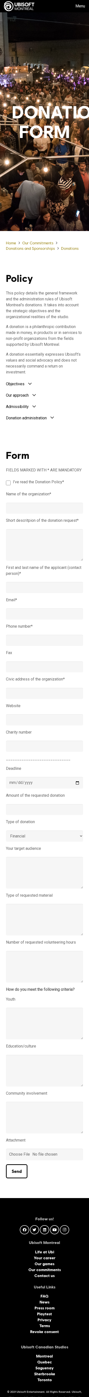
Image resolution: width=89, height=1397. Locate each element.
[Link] (19, 6)
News (44, 1302)
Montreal (44, 1356)
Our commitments (44, 1269)
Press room (45, 1308)
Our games (44, 1263)
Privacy (44, 1320)
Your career (44, 1258)
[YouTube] (54, 1230)
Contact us (44, 1275)
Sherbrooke (44, 1374)
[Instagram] (64, 1230)
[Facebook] (24, 1230)
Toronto (44, 1380)
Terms (44, 1325)
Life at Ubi (44, 1252)
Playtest (44, 1314)
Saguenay (44, 1368)
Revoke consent (44, 1331)
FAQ (44, 1296)
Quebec (44, 1362)
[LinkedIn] (44, 1230)
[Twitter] (34, 1230)
